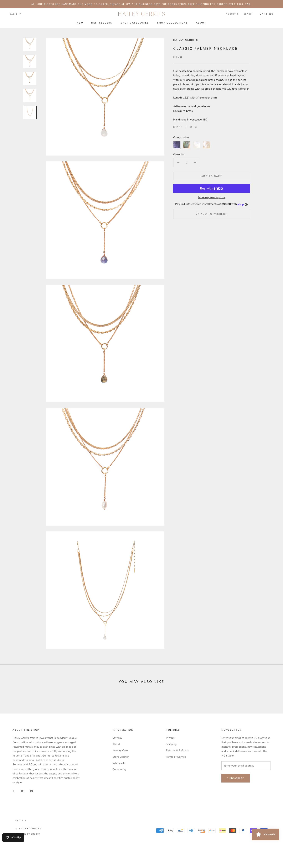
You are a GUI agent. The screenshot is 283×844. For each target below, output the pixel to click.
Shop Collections (172, 22)
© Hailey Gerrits (28, 828)
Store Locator (120, 757)
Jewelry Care (120, 750)
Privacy (170, 738)
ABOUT (201, 22)
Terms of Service (176, 757)
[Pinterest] (196, 127)
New (80, 22)
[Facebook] (186, 127)
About (116, 744)
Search (249, 14)
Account (232, 14)
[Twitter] (191, 127)
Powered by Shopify (27, 834)
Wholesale (118, 763)
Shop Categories (135, 22)
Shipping (171, 744)
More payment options (211, 197)
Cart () (266, 13)
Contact (117, 738)
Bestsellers (101, 22)
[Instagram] (22, 790)
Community (119, 769)
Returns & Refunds (177, 750)
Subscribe (235, 778)
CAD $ (13, 14)
